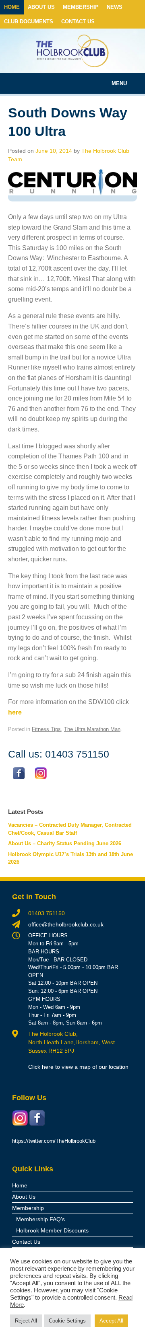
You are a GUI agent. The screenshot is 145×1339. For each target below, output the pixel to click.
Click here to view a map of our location (78, 1067)
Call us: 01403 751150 (58, 753)
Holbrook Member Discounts (52, 1230)
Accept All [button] (111, 1321)
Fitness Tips (46, 729)
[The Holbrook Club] (72, 51)
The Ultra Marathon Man (92, 729)
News (114, 7)
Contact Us (78, 21)
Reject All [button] (26, 1321)
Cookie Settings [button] (67, 1321)
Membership (81, 7)
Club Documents (28, 21)
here (15, 712)
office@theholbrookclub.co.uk (66, 924)
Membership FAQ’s (40, 1219)
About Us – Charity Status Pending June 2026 (64, 843)
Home (12, 7)
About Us (41, 7)
